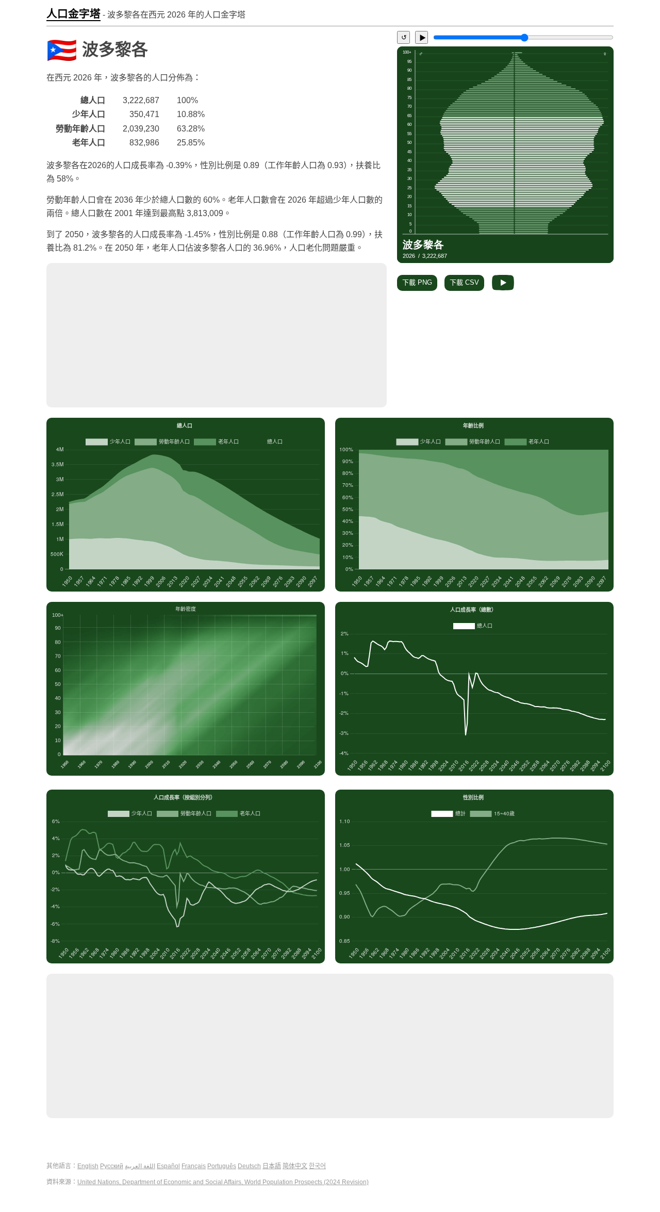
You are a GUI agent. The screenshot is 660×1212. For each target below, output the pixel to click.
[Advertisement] (216, 335)
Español (168, 1166)
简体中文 (295, 1166)
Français (194, 1166)
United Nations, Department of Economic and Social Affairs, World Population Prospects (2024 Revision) (223, 1182)
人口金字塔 (73, 14)
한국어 (317, 1166)
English (87, 1166)
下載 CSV (464, 282)
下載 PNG (417, 282)
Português (221, 1166)
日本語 (271, 1166)
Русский (111, 1166)
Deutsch (249, 1166)
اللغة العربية (140, 1166)
